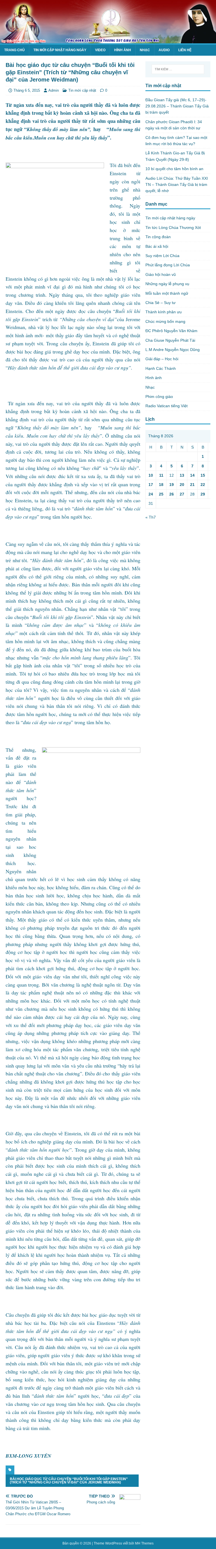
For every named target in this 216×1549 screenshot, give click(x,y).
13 (182, 475)
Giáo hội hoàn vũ (160, 274)
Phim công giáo (159, 396)
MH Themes (144, 1543)
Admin (53, 90)
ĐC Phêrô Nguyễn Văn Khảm (171, 330)
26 (171, 494)
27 (182, 494)
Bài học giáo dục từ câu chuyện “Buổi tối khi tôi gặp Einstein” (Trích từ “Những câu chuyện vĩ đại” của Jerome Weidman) (69, 1480)
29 (203, 494)
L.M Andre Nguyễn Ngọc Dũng (172, 349)
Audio (164, 50)
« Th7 (150, 517)
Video (100, 50)
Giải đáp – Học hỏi (161, 359)
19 (171, 484)
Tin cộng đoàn (158, 237)
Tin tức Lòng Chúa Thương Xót (173, 227)
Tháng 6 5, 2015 (27, 90)
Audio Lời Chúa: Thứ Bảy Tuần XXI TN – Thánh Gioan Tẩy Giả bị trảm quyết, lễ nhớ (176, 184)
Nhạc (145, 50)
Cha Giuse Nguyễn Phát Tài (170, 340)
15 (203, 475)
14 (192, 475)
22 (203, 484)
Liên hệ (185, 50)
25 (161, 494)
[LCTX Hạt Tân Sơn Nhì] (108, 40)
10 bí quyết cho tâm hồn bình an (174, 168)
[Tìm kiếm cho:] (178, 69)
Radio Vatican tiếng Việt (166, 406)
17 (150, 484)
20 (182, 484)
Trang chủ (14, 50)
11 (161, 475)
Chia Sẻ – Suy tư (160, 302)
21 (192, 484)
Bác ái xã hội (156, 246)
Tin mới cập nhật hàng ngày (59, 50)
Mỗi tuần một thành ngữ (166, 293)
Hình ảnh (122, 50)
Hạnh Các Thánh (160, 368)
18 (161, 484)
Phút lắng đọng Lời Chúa (167, 265)
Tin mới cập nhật (82, 90)
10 (150, 475)
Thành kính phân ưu (163, 312)
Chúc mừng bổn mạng (165, 321)
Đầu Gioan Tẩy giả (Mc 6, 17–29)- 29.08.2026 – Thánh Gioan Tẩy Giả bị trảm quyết (177, 106)
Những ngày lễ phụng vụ (167, 284)
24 (150, 494)
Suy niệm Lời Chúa (162, 255)
